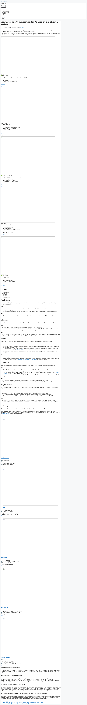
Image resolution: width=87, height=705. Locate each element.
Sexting (5, 13)
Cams (4, 14)
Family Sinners (5, 458)
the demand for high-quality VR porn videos (27, 359)
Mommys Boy (4, 607)
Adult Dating (6, 12)
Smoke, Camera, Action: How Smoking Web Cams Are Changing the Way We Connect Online (22, 702)
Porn (4, 16)
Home (4, 9)
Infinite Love (3, 3)
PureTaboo (4, 557)
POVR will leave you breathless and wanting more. (28, 349)
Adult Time (4, 507)
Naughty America (5, 657)
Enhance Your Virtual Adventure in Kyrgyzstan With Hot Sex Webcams (17, 703)
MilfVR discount (5, 413)
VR (4, 17)
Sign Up (2, 133)
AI (3, 18)
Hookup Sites (6, 11)
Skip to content (4, 1)
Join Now (3, 234)
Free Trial (3, 84)
